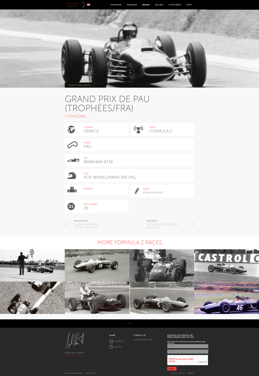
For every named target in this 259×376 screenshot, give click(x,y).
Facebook (119, 341)
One (93, 373)
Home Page (115, 5)
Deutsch (88, 5)
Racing (146, 5)
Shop (189, 5)
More (31, 272)
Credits (190, 373)
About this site (178, 373)
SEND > (171, 369)
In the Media (175, 5)
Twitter (118, 347)
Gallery (159, 5)
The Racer (132, 5)
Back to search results (80, 85)
